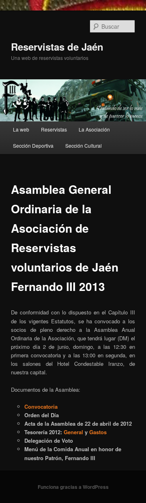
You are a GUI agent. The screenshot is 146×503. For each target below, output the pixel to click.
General (73, 432)
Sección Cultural (83, 145)
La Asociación (94, 129)
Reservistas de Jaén (57, 46)
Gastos (98, 432)
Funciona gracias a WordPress (73, 486)
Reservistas (54, 129)
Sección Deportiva (33, 145)
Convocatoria (41, 406)
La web (21, 129)
